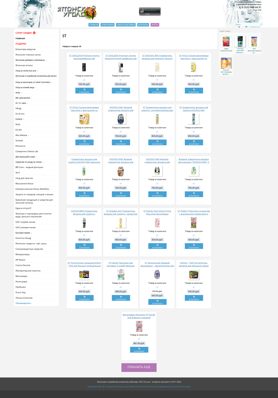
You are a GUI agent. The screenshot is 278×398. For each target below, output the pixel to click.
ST (84, 80)
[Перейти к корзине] (142, 13)
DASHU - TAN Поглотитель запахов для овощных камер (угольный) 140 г (194, 265)
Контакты (143, 24)
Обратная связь (95, 386)
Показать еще (139, 367)
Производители (23, 303)
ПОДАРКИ (21, 43)
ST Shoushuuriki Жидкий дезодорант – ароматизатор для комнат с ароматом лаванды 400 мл (157, 267)
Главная (93, 24)
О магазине (107, 24)
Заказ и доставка (126, 24)
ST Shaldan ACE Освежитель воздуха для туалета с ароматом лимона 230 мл (120, 214)
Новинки (20, 38)
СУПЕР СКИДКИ (24, 32)
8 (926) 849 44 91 (251, 7)
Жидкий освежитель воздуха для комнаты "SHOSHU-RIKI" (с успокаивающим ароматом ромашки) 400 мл (193, 164)
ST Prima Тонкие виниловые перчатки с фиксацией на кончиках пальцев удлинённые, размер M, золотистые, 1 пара (84, 112)
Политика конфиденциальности (162, 386)
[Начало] (76, 20)
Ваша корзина (150, 10)
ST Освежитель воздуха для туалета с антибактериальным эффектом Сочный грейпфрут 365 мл (157, 112)
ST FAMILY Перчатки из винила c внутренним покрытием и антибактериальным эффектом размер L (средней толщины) (193, 215)
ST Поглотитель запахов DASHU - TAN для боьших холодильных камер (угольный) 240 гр (84, 265)
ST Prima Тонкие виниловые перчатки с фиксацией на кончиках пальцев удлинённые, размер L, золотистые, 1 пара (193, 60)
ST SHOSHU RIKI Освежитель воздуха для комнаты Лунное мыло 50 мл (157, 58)
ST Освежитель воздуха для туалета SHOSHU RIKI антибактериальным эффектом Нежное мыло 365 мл (193, 112)
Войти (155, 24)
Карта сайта (184, 386)
